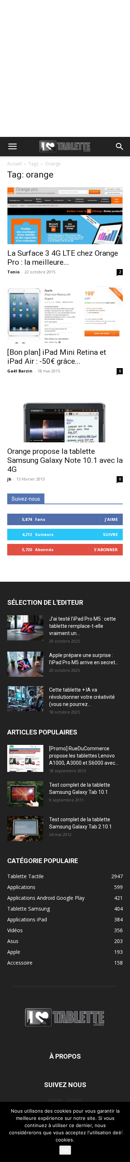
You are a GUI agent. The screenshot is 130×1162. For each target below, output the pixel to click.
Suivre (110, 534)
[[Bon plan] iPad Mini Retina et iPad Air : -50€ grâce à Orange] (65, 314)
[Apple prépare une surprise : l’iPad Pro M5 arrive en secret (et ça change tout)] (25, 664)
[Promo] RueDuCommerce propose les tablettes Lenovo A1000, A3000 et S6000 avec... (83, 756)
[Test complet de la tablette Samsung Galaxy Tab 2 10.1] (25, 828)
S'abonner (106, 549)
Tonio (13, 271)
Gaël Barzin (19, 371)
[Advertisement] (65, 68)
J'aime (111, 519)
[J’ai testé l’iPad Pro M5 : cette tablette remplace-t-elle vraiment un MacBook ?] (25, 627)
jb (9, 479)
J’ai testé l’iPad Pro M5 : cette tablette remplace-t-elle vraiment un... (82, 626)
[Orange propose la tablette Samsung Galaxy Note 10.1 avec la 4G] (65, 413)
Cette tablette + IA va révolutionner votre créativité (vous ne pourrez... (82, 697)
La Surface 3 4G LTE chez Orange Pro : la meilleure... (62, 258)
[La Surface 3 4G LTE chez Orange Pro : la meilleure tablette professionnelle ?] (65, 215)
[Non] (121, 1132)
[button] (12, 146)
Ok (65, 1150)
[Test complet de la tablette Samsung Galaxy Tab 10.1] (25, 793)
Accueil (14, 164)
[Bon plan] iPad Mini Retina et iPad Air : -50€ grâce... (56, 357)
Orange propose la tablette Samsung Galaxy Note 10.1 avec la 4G (65, 460)
